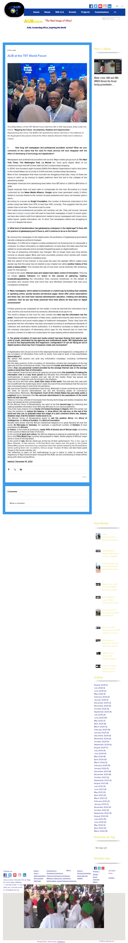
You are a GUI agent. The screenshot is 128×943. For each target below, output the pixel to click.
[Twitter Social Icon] (96, 6)
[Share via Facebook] (9, 469)
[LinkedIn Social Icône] (109, 6)
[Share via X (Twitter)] (15, 469)
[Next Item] (117, 66)
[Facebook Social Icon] (91, 6)
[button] (64, 925)
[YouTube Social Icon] (100, 6)
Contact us (61, 942)
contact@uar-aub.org (12, 890)
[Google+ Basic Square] (103, 868)
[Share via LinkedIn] (21, 469)
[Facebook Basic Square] (95, 868)
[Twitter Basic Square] (99, 868)
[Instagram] (105, 6)
